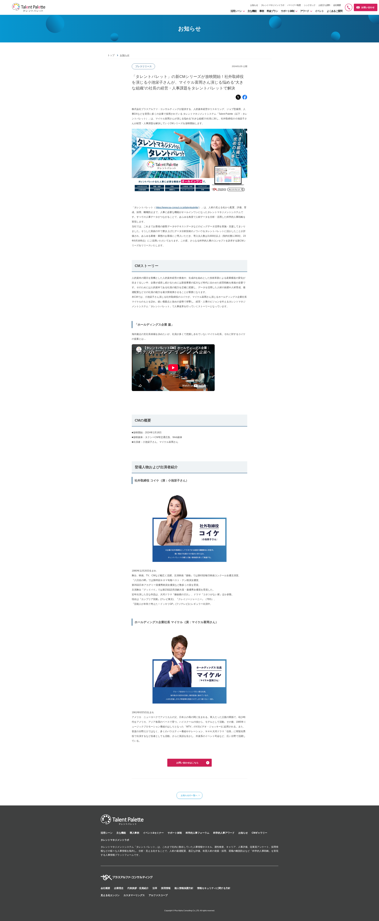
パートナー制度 (294, 5)
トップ (111, 55)
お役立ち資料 (324, 5)
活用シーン (107, 833)
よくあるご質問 (334, 11)
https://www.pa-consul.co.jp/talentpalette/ (177, 207)
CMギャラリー (259, 833)
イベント (319, 11)
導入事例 (134, 833)
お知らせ (254, 5)
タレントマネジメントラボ (272, 5)
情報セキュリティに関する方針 (213, 888)
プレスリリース (143, 66)
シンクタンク (309, 5)
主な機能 (252, 11)
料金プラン (272, 11)
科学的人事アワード (224, 833)
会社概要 (337, 5)
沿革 (154, 888)
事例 (261, 11)
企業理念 (118, 888)
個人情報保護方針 (183, 888)
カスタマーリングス (134, 895)
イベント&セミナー (153, 833)
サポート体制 (175, 833)
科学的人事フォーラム (197, 833)
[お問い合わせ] (366, 7)
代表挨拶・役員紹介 (138, 888)
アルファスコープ (158, 895)
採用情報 (166, 888)
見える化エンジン (110, 895)
